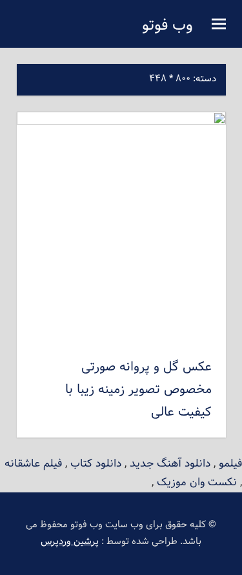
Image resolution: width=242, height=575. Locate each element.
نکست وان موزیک (197, 482)
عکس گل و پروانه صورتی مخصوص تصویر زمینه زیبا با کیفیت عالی (138, 389)
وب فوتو (167, 26)
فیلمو (230, 463)
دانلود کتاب (95, 463)
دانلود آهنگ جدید (170, 463)
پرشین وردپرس (70, 542)
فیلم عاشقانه (33, 463)
